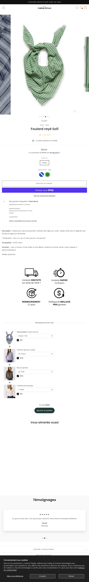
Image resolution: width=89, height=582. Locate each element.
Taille (44, 158)
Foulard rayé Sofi (27, 332)
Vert (47, 174)
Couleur (44, 170)
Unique (44, 162)
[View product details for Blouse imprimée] (9, 373)
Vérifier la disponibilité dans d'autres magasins (23, 221)
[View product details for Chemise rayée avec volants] (9, 355)
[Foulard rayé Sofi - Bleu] (17, 487)
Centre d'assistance (44, 549)
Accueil (43, 121)
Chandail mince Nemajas (25, 386)
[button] (44, 152)
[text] (44, 323)
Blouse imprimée (22, 368)
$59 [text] (21, 340)
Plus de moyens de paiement (44, 195)
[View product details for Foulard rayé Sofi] (9, 337)
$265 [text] (21, 358)
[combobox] (35, 336)
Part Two (44, 125)
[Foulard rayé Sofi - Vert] (20, 487)
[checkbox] (18, 340)
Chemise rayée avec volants (26, 350)
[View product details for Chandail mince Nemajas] (9, 391)
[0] (81, 7)
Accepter (42, 576)
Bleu (41, 174)
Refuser (71, 576)
